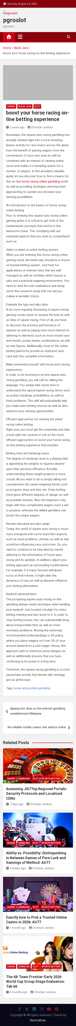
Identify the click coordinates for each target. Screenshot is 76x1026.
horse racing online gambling (41, 181)
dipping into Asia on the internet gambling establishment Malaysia (37, 711)
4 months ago (18, 992)
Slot (37, 106)
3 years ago (17, 127)
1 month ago (18, 927)
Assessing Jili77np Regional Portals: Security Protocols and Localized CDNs (36, 793)
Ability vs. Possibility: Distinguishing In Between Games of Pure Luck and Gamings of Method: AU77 (36, 858)
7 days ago (17, 804)
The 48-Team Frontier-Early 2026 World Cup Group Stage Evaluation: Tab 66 (35, 981)
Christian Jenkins (42, 127)
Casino (11, 106)
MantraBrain (38, 1020)
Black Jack (24, 106)
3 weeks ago (18, 868)
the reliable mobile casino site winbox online (36, 727)
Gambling (24, 778)
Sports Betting (51, 778)
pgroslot (14, 20)
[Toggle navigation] (20, 36)
